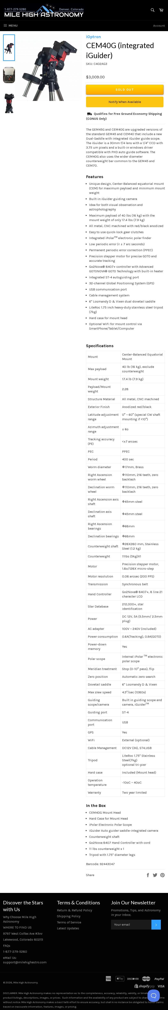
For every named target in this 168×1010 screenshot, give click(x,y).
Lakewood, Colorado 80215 (23, 939)
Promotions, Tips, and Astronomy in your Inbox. (135, 912)
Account (159, 25)
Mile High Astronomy (25, 982)
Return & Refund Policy (74, 910)
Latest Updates (68, 928)
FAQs (6, 946)
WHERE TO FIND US (17, 927)
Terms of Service (69, 922)
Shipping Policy (68, 916)
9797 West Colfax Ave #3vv (22, 933)
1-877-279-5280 (15, 952)
